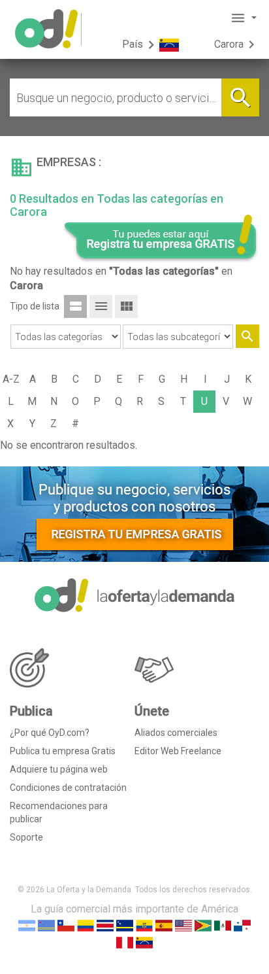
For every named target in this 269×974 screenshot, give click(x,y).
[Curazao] (124, 924)
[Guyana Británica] (203, 924)
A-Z (11, 379)
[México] (222, 924)
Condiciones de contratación (68, 787)
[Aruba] (46, 924)
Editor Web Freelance (177, 751)
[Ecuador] (144, 924)
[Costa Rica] (105, 924)
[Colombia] (85, 924)
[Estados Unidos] (183, 924)
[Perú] (124, 941)
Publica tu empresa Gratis (63, 751)
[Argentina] (26, 924)
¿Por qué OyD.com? (49, 732)
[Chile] (65, 924)
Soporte (26, 837)
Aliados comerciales (175, 732)
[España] (163, 924)
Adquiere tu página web (59, 769)
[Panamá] (242, 924)
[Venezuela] (144, 941)
